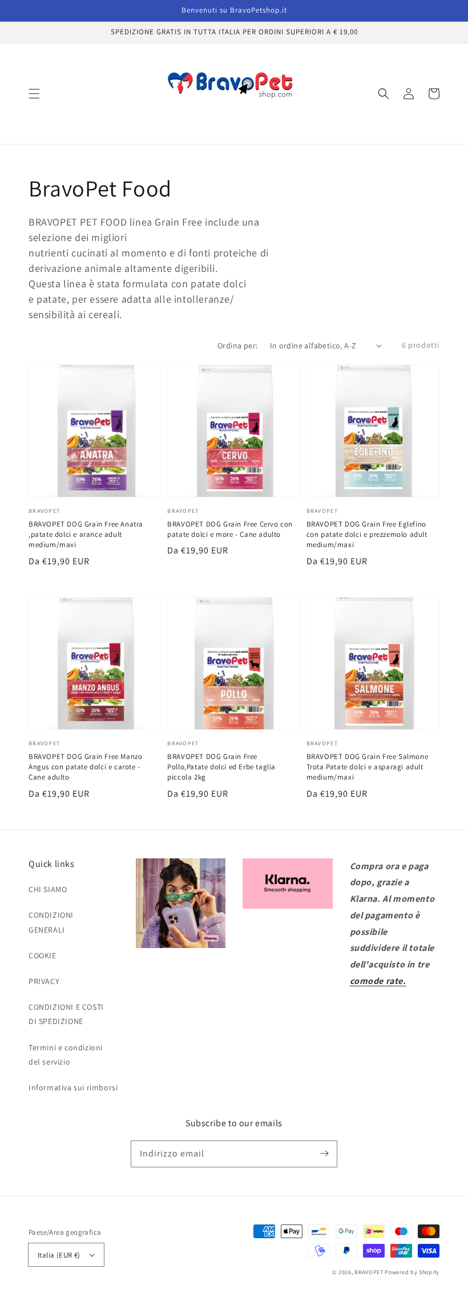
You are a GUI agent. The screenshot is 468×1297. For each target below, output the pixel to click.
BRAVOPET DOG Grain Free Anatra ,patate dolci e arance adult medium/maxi (86, 534)
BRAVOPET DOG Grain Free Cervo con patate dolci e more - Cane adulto (230, 529)
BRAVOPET (369, 1272)
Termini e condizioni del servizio (66, 1054)
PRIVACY (44, 981)
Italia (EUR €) (59, 1255)
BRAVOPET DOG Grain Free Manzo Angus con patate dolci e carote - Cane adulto (85, 767)
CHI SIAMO (48, 889)
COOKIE (43, 955)
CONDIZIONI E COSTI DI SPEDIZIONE (66, 1014)
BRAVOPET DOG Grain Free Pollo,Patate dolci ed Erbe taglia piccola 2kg (221, 767)
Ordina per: (237, 345)
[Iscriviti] (324, 1153)
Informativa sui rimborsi (73, 1087)
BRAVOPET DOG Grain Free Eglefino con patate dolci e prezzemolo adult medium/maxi (366, 534)
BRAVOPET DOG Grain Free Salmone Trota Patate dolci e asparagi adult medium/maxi (367, 767)
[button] (34, 93)
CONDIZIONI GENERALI (51, 922)
